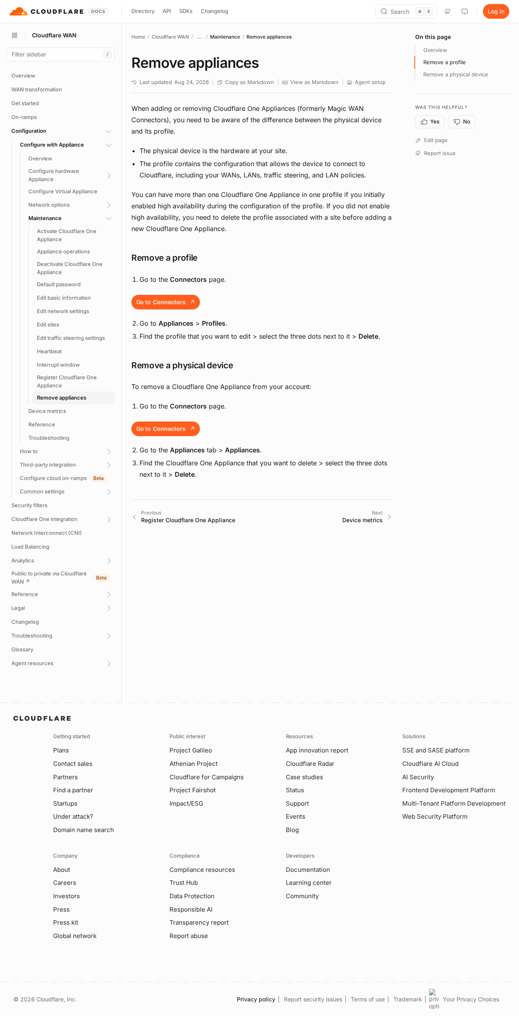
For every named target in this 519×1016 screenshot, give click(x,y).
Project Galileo (190, 750)
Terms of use (368, 999)
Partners (65, 777)
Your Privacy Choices (471, 999)
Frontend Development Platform (448, 790)
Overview (435, 50)
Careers (64, 882)
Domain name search (83, 830)
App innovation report (317, 750)
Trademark (407, 999)
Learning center (309, 882)
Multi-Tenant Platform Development (454, 803)
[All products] (14, 35)
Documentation (308, 869)
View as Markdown (314, 82)
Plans (61, 750)
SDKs (186, 11)
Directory (142, 11)
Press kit (65, 922)
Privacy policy (256, 999)
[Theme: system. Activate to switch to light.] (464, 11)
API (167, 11)
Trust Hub (183, 882)
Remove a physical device (455, 74)
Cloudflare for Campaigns (206, 777)
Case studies (304, 777)
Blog (292, 830)
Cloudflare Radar (310, 763)
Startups (65, 803)
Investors (66, 896)
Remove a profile (444, 62)
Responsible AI (190, 909)
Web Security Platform (435, 816)
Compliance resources (202, 869)
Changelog (214, 11)
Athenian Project (193, 763)
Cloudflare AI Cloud (430, 763)
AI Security (418, 777)
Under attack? (73, 816)
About (61, 869)
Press (61, 909)
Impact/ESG (186, 803)
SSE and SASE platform (436, 750)
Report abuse (188, 936)
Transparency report (199, 922)
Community (302, 896)
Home (138, 37)
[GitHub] (447, 11)
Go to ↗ (165, 301)
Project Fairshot (192, 790)
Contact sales (72, 763)
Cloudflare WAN (170, 37)
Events (295, 816)
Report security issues (313, 999)
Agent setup (370, 82)
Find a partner (73, 790)
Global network (75, 936)
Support (297, 803)
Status (295, 790)
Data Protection (191, 896)
